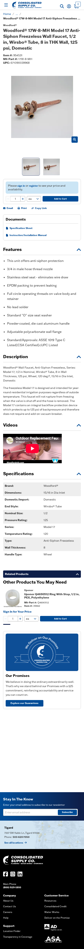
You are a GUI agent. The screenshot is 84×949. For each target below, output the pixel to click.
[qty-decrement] (8, 198)
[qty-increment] (22, 198)
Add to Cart (60, 198)
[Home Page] (27, 5)
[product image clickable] (12, 597)
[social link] (5, 874)
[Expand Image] (74, 139)
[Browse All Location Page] (42, 835)
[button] (62, 6)
